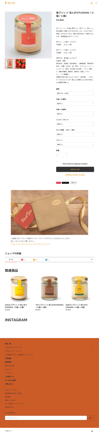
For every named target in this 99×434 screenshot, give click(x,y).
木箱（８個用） (61, 99)
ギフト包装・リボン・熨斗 (65, 130)
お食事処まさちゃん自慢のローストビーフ (19, 355)
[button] (49, 35)
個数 (57, 89)
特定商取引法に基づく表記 (13, 393)
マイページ (9, 373)
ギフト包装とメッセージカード (14, 403)
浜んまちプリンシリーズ (14, 347)
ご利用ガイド (9, 377)
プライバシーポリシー (11, 390)
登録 (90, 418)
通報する (73, 182)
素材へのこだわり (10, 400)
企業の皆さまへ (9, 407)
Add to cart (75, 169)
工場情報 (8, 358)
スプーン (59, 140)
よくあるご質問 (10, 380)
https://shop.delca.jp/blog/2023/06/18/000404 (30, 244)
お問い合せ (9, 384)
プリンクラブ (9, 366)
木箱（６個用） (61, 109)
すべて (11, 259)
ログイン (9, 369)
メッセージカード (62, 120)
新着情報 (8, 362)
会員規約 (7, 397)
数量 (57, 150)
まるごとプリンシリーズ (14, 351)
